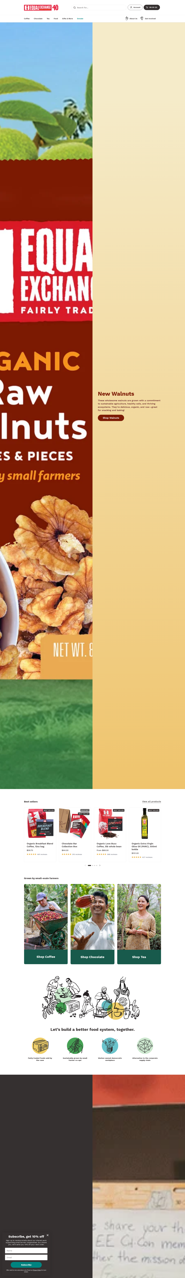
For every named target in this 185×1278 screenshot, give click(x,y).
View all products (151, 801)
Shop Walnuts (111, 417)
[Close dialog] (47, 1235)
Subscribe (26, 1265)
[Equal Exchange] (41, 7)
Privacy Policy (37, 1270)
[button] (89, 865)
